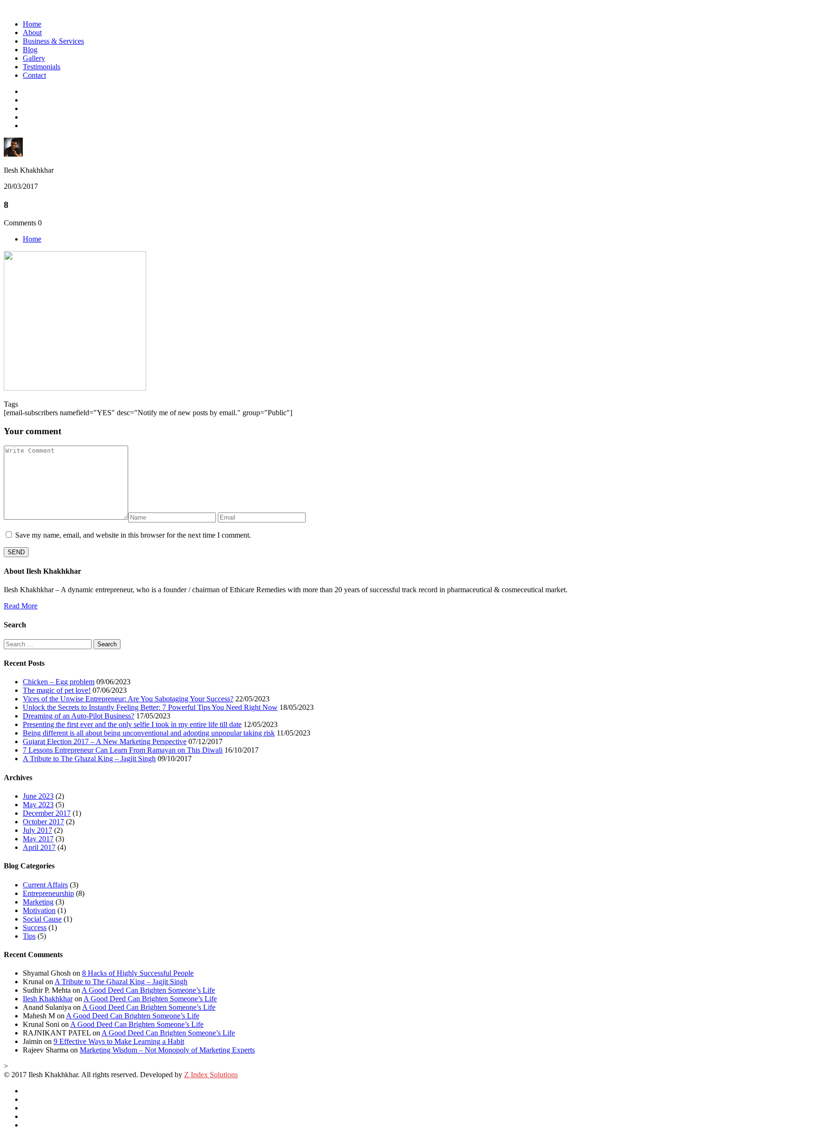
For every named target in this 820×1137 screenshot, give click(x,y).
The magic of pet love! (57, 690)
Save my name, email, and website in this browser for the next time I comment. (133, 535)
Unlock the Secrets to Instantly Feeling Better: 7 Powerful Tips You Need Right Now (150, 707)
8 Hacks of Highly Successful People (138, 973)
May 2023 (38, 805)
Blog (30, 50)
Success (35, 927)
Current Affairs (45, 885)
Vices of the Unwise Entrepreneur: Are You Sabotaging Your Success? (128, 699)
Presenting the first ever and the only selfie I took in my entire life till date (132, 724)
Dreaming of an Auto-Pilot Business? (78, 716)
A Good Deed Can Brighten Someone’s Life (148, 990)
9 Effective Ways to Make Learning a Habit (119, 1041)
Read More (20, 606)
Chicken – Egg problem (58, 682)
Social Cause (42, 919)
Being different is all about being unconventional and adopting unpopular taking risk (149, 733)
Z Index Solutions (211, 1075)
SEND (16, 552)
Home (32, 24)
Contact (34, 75)
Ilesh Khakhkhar (48, 999)
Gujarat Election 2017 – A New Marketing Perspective (104, 741)
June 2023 (38, 796)
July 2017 (37, 830)
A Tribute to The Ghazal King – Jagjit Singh (89, 759)
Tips (29, 936)
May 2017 (38, 839)
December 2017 (47, 813)
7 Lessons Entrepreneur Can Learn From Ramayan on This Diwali (123, 750)
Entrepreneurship (48, 893)
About (32, 32)
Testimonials (41, 67)
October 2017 (43, 822)
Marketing (38, 902)
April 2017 (39, 847)
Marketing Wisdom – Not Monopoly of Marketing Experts (167, 1050)
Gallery (34, 58)
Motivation (39, 910)
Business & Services (53, 41)
